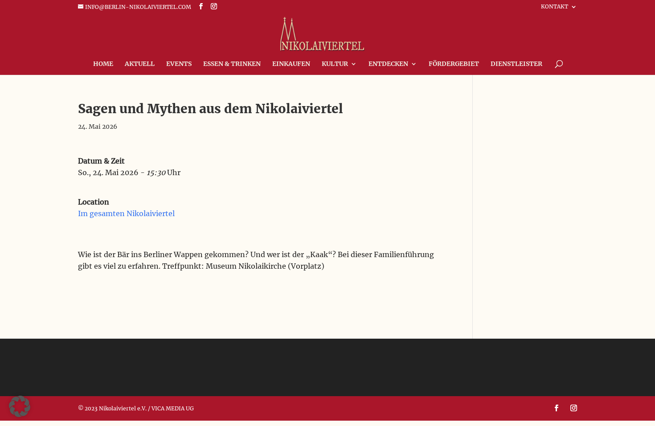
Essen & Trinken (232, 64)
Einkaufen (291, 64)
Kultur (335, 64)
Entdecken (388, 64)
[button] (19, 406)
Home (103, 64)
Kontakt (554, 7)
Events (179, 64)
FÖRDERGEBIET (454, 64)
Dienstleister (516, 64)
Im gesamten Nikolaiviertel (126, 213)
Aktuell (140, 64)
